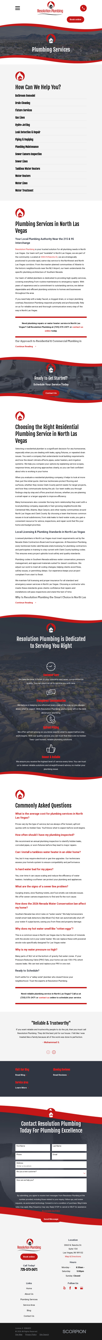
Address (20, 1163)
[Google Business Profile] (81, 1288)
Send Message (51, 1219)
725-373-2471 (29, 1269)
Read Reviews (60, 1075)
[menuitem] (18, 1334)
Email (55, 1154)
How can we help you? (25, 1180)
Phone (19, 1154)
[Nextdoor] (75, 1288)
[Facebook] (70, 1288)
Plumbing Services (29, 1299)
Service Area (29, 1305)
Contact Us (51, 393)
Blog (29, 1310)
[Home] (50, 8)
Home (29, 1288)
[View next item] (54, 1052)
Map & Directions (73, 1256)
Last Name (57, 1146)
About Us (29, 1294)
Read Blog (20, 1075)
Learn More (21, 1088)
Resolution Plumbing (24, 249)
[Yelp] (64, 1288)
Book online (75, 19)
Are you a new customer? (27, 1172)
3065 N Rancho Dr (49, 257)
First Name (21, 1146)
